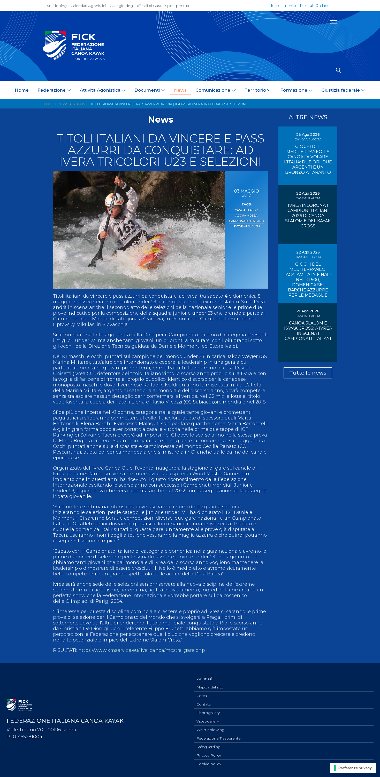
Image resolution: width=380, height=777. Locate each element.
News (180, 90)
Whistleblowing (210, 729)
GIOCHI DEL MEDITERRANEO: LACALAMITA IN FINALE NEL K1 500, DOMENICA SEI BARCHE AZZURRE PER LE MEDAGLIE (308, 280)
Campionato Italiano (246, 221)
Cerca (201, 695)
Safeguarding (208, 746)
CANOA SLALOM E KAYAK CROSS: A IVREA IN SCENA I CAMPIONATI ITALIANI (308, 331)
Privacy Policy (208, 755)
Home (22, 90)
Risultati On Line (315, 5)
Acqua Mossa (246, 215)
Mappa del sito (209, 687)
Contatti (203, 704)
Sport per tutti (177, 5)
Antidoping (57, 5)
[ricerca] (336, 71)
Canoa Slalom (246, 210)
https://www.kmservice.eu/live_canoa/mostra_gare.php (141, 650)
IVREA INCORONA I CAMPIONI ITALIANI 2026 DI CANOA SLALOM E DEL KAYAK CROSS (308, 215)
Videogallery (207, 721)
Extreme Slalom (246, 226)
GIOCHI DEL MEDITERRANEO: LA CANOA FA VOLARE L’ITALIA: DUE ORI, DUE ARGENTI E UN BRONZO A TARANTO (308, 159)
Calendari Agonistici (88, 5)
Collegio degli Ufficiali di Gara (135, 5)
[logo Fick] (74, 58)
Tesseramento (283, 5)
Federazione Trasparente (218, 738)
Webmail (204, 678)
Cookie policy (208, 764)
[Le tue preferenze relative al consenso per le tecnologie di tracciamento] (353, 768)
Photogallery (208, 712)
